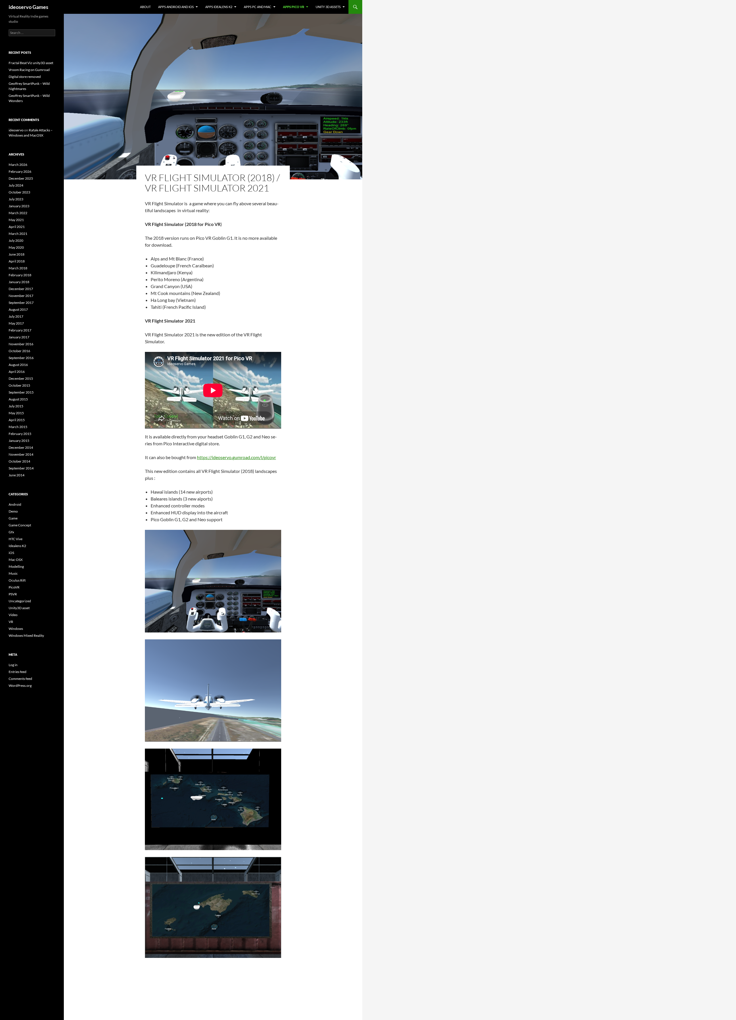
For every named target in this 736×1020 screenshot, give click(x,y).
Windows (16, 628)
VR (11, 622)
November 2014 (21, 454)
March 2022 (18, 213)
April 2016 (17, 371)
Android (15, 504)
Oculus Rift (17, 580)
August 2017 (18, 309)
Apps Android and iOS (176, 7)
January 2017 (19, 337)
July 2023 (16, 199)
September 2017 (21, 302)
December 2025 (21, 178)
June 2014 (16, 475)
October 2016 (19, 351)
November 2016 (21, 344)
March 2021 (18, 233)
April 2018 (17, 261)
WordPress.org (20, 685)
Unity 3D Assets (328, 7)
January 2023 (19, 206)
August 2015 (18, 399)
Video (13, 615)
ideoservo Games (28, 7)
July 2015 (16, 406)
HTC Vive (15, 539)
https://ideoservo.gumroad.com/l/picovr (236, 457)
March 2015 (18, 427)
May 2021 (16, 220)
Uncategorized (20, 601)
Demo (13, 511)
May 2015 (16, 413)
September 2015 (21, 392)
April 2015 (17, 420)
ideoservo (16, 130)
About (145, 7)
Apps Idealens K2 (218, 7)
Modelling (16, 566)
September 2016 (21, 358)
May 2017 (16, 323)
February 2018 (20, 275)
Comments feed (20, 678)
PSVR (13, 594)
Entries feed (17, 672)
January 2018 (19, 282)
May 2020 (16, 247)
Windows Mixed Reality (26, 635)
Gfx (11, 532)
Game (13, 518)
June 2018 (16, 254)
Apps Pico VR (293, 7)
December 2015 (21, 378)
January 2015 (19, 440)
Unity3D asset (19, 608)
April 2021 (17, 227)
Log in (13, 665)
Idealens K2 (17, 546)
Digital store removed (25, 76)
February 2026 (20, 171)
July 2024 (16, 185)
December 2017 (21, 289)
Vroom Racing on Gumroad (29, 70)
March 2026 (18, 164)
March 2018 (18, 268)
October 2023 (19, 192)
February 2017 (20, 330)
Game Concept (20, 525)
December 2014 (21, 447)
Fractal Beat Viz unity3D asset (31, 63)
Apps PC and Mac (257, 7)
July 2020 (16, 240)
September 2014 (21, 468)
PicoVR (14, 587)
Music (13, 573)
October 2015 (19, 385)
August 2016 (18, 365)
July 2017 (16, 316)
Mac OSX (16, 559)
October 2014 (19, 461)
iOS (11, 553)
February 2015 (20, 434)
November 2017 (21, 296)
